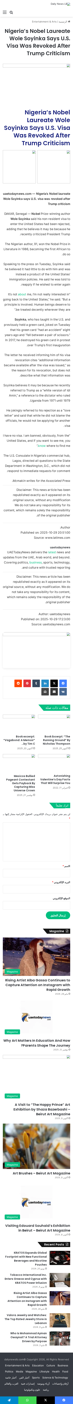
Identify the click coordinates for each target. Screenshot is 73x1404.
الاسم (66, 866)
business (35, 562)
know (42, 446)
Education (38, 1365)
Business (63, 1365)
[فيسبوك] (63, 683)
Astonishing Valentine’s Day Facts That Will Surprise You (55, 779)
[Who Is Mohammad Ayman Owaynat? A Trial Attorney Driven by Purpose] (60, 1338)
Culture (50, 1365)
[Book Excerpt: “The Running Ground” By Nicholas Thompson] (54, 724)
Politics (9, 1371)
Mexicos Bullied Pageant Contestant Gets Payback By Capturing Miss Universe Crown (20, 783)
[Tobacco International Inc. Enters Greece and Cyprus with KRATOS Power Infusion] (60, 1280)
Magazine (31, 1371)
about (22, 294)
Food (65, 1371)
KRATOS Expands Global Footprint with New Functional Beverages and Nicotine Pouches (26, 1259)
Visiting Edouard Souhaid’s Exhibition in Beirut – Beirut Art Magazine (37, 1228)
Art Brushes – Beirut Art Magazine (41, 1173)
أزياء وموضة (43, 1383)
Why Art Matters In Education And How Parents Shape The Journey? (36, 1043)
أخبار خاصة (10, 1377)
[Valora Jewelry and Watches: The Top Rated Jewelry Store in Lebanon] (60, 1320)
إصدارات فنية (28, 1383)
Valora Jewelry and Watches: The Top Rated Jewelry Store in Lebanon (25, 1319)
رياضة (46, 1389)
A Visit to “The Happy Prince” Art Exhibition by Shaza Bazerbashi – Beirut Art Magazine (41, 1109)
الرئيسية (63, 21)
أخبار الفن (24, 1377)
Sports (36, 1377)
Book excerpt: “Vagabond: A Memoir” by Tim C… (19, 740)
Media (19, 1371)
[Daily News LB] (60, 4)
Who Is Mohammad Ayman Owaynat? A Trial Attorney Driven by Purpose (28, 1337)
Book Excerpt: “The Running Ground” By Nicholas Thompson (56, 740)
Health (56, 1371)
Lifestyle (44, 1371)
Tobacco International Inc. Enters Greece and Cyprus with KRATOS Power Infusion (26, 1279)
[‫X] (54, 683)
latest (52, 552)
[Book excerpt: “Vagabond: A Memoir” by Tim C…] (19, 724)
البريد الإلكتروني (61, 882)
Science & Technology (55, 1377)
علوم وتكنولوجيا (32, 1389)
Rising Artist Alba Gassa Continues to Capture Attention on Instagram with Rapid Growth (37, 985)
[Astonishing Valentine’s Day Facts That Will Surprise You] (54, 763)
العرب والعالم (11, 1383)
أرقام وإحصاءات (60, 1383)
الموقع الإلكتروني (61, 898)
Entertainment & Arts (44, 21)
